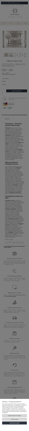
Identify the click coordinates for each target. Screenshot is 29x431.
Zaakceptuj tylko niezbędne (14, 415)
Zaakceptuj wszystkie (14, 423)
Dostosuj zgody (14, 419)
